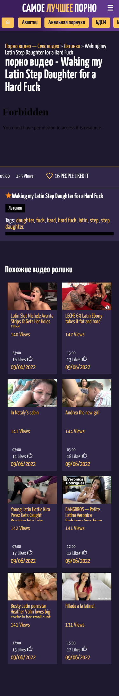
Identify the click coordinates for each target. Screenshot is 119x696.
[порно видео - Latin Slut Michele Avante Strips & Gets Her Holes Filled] (32, 297)
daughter (25, 221)
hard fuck (67, 221)
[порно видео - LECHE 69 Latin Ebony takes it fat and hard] (87, 297)
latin (83, 221)
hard (51, 221)
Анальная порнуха (66, 22)
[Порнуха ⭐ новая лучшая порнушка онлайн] (8, 23)
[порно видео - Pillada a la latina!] (87, 587)
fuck (40, 221)
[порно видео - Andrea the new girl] (87, 393)
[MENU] (110, 8)
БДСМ (101, 22)
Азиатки (29, 22)
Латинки (15, 208)
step (94, 221)
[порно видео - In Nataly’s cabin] (32, 393)
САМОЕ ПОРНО (59, 9)
